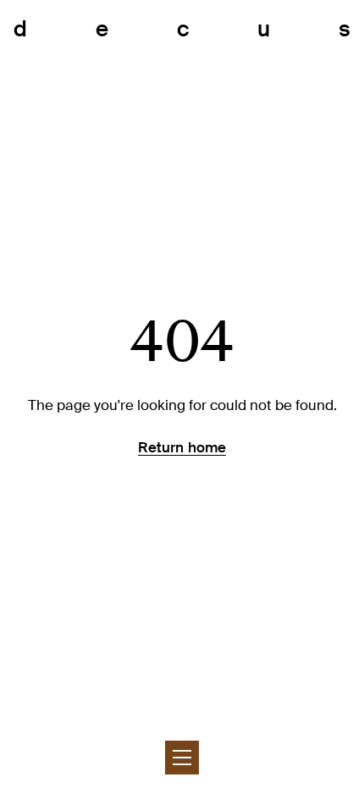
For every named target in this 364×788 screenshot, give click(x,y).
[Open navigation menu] (182, 757)
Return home (182, 447)
